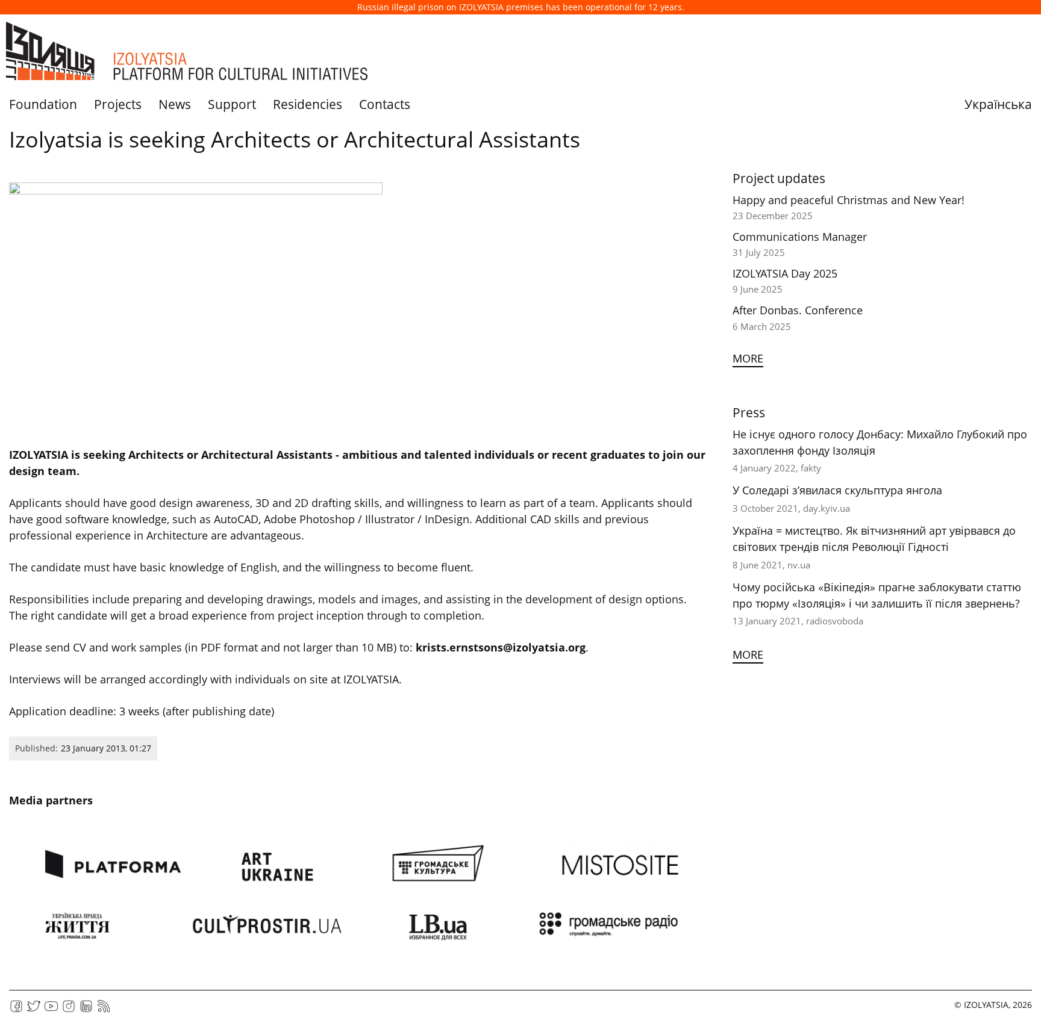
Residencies (307, 104)
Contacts (384, 104)
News (174, 104)
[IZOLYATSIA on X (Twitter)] (34, 1010)
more (748, 358)
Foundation (43, 104)
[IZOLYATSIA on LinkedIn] (86, 1010)
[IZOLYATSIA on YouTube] (51, 1010)
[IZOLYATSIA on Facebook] (16, 1010)
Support (232, 104)
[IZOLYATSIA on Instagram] (68, 1010)
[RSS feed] (103, 1010)
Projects (118, 104)
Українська (998, 104)
